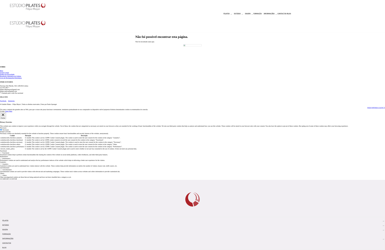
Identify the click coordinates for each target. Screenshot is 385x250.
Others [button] (2, 173)
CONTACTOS (282, 13)
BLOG (289, 13)
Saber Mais (8, 111)
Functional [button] (3, 151)
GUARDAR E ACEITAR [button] (8, 179)
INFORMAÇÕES (269, 13)
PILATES (226, 13)
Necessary (5, 130)
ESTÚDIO (237, 13)
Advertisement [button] (4, 168)
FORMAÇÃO (257, 13)
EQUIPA (248, 13)
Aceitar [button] (2, 111)
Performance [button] (4, 156)
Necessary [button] (3, 128)
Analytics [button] (3, 162)
